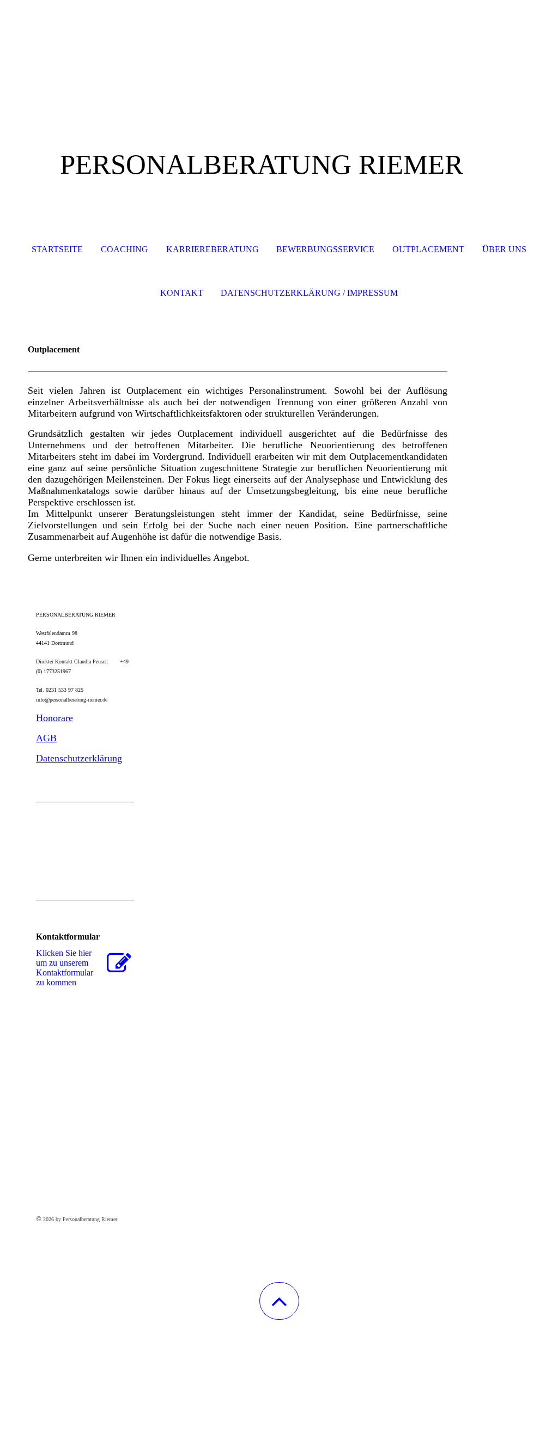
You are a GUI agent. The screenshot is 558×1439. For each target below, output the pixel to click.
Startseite (57, 249)
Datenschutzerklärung (79, 758)
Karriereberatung (212, 249)
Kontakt (181, 292)
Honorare (54, 717)
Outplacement (428, 249)
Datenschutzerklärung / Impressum (309, 292)
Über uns (504, 249)
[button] (279, 1301)
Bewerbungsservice (325, 249)
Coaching (124, 249)
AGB (46, 738)
